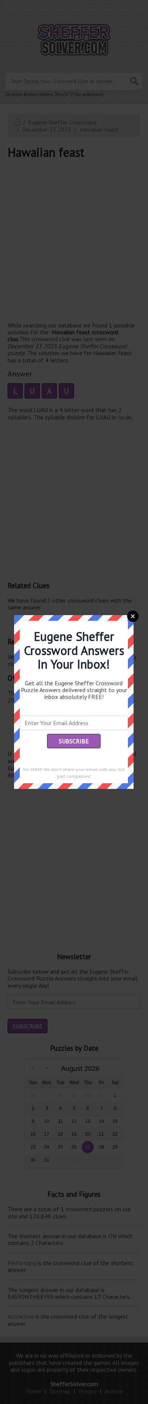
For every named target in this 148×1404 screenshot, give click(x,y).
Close (133, 616)
